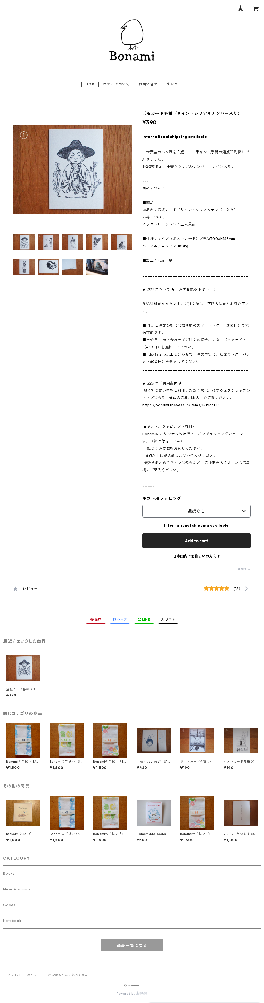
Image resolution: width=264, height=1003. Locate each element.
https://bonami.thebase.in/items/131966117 (180, 405)
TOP (90, 84)
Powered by (126, 994)
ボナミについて (116, 84)
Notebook (12, 920)
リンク (172, 84)
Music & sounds (16, 889)
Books (9, 873)
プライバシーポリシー (23, 975)
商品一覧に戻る (132, 945)
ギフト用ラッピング (161, 498)
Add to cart (196, 540)
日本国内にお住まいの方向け (196, 556)
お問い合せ (148, 84)
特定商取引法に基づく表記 (68, 975)
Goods (9, 905)
